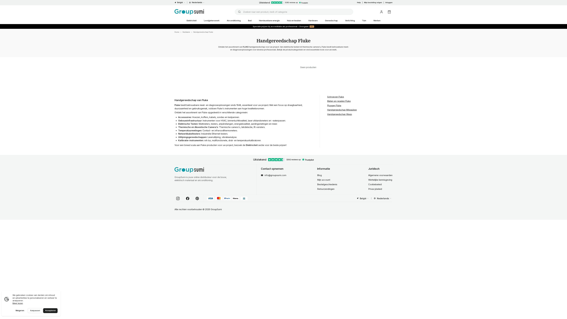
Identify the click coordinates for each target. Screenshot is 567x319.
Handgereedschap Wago (339, 114)
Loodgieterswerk (211, 20)
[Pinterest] (197, 198)
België (180, 2)
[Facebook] (187, 198)
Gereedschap (331, 20)
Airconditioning (234, 20)
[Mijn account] (381, 12)
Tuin (364, 20)
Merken (377, 20)
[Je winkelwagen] (389, 12)
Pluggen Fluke (334, 105)
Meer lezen (18, 303)
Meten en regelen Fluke (339, 101)
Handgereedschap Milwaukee (342, 110)
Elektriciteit (192, 20)
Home (177, 32)
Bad (250, 20)
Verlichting (350, 20)
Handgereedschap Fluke (203, 32)
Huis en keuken (294, 20)
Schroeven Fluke (335, 97)
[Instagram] (178, 198)
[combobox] (294, 12)
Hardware (313, 20)
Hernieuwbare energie (269, 20)
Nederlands (197, 2)
